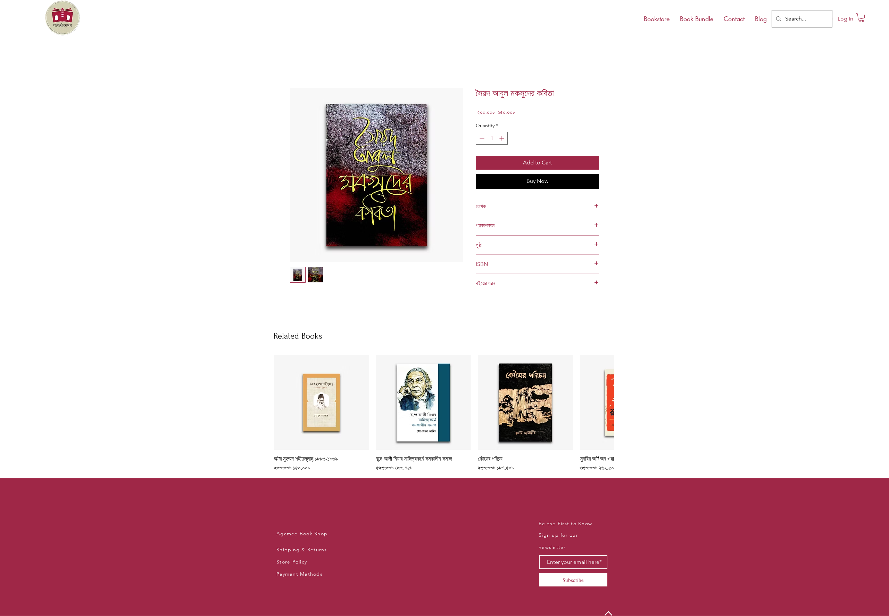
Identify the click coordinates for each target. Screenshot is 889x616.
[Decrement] (481, 138)
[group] (444, 414)
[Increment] (502, 138)
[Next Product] (604, 402)
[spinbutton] (491, 138)
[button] (861, 17)
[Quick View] (321, 402)
